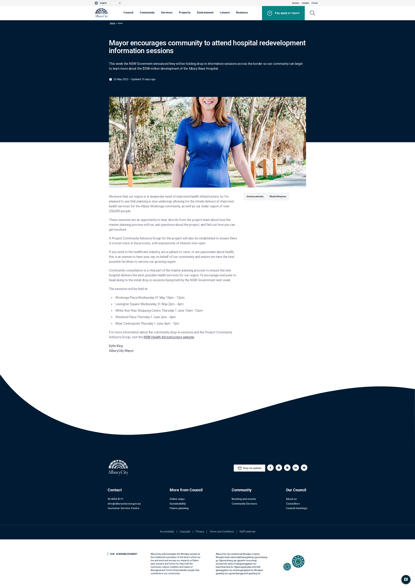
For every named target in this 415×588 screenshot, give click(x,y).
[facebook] (270, 467)
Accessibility (167, 531)
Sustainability (178, 503)
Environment (205, 12)
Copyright (184, 531)
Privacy (200, 531)
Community (147, 12)
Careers (295, 3)
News (120, 23)
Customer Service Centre (123, 508)
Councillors (293, 503)
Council (128, 12)
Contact (305, 3)
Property (184, 12)
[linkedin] (295, 467)
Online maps (177, 499)
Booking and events (244, 499)
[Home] (101, 13)
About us (291, 499)
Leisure (225, 12)
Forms (315, 3)
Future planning (179, 508)
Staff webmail (247, 531)
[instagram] (279, 467)
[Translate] (97, 3)
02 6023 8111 (116, 499)
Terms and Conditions (221, 531)
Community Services (244, 503)
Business (242, 12)
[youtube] (304, 467)
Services (166, 12)
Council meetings (296, 508)
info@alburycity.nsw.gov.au (124, 503)
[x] (287, 467)
